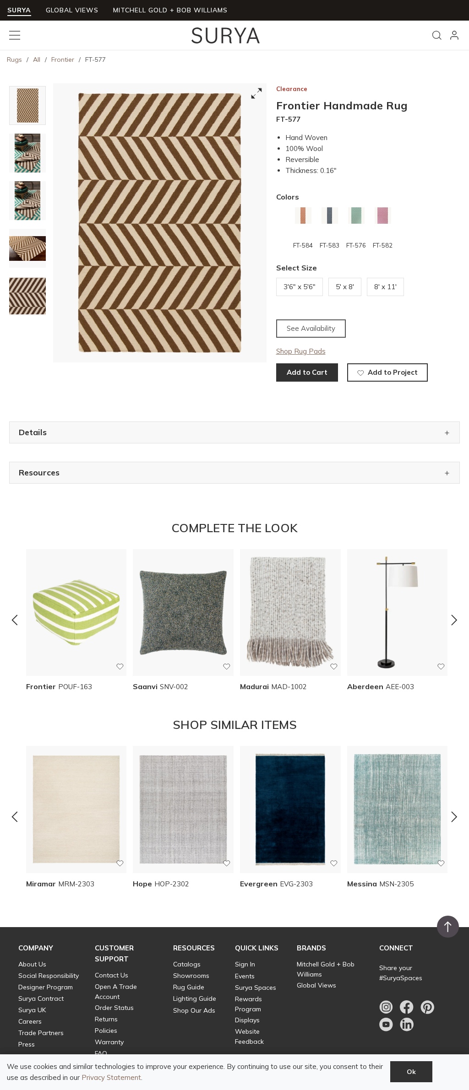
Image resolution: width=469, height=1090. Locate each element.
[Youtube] (386, 1024)
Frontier (62, 59)
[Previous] (14, 619)
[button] (35, 948)
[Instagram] (386, 1007)
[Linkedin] (407, 1024)
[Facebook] (407, 1007)
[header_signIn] (454, 35)
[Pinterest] (427, 1007)
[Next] (454, 619)
